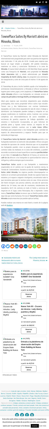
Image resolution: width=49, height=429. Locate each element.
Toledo (18, 401)
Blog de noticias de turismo (14, 6)
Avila (28, 391)
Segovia (33, 398)
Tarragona (12, 401)
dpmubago (7, 46)
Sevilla (39, 398)
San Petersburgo (19, 398)
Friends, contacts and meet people (23, 405)
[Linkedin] (17, 246)
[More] (39, 246)
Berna (3, 393)
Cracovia (8, 393)
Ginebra (31, 393)
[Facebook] (43, 2)
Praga (31, 396)
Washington (31, 401)
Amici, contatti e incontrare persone (30, 408)
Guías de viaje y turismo (18, 391)
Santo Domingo (8, 398)
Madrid (8, 396)
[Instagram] (46, 2)
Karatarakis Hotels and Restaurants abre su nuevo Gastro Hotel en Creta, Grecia (12, 260)
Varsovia (24, 401)
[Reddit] (12, 246)
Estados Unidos (10, 28)
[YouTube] (36, 2)
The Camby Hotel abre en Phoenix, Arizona (38, 259)
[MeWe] (26, 246)
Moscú (19, 396)
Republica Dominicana (41, 396)
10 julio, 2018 (18, 46)
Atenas (33, 391)
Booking (10, 205)
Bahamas (39, 391)
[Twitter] (39, 2)
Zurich (38, 401)
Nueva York (25, 396)
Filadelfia (25, 393)
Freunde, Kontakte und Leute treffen (37, 410)
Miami (13, 396)
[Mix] (30, 246)
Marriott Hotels (23, 48)
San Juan (27, 398)
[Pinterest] (21, 246)
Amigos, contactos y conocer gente (24, 403)
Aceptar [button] (34, 426)
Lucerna (2, 396)
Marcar (6, 250)
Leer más (42, 426)
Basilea (45, 391)
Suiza (43, 398)
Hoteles (15, 48)
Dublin (14, 393)
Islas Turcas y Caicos (41, 393)
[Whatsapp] (34, 246)
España (19, 393)
